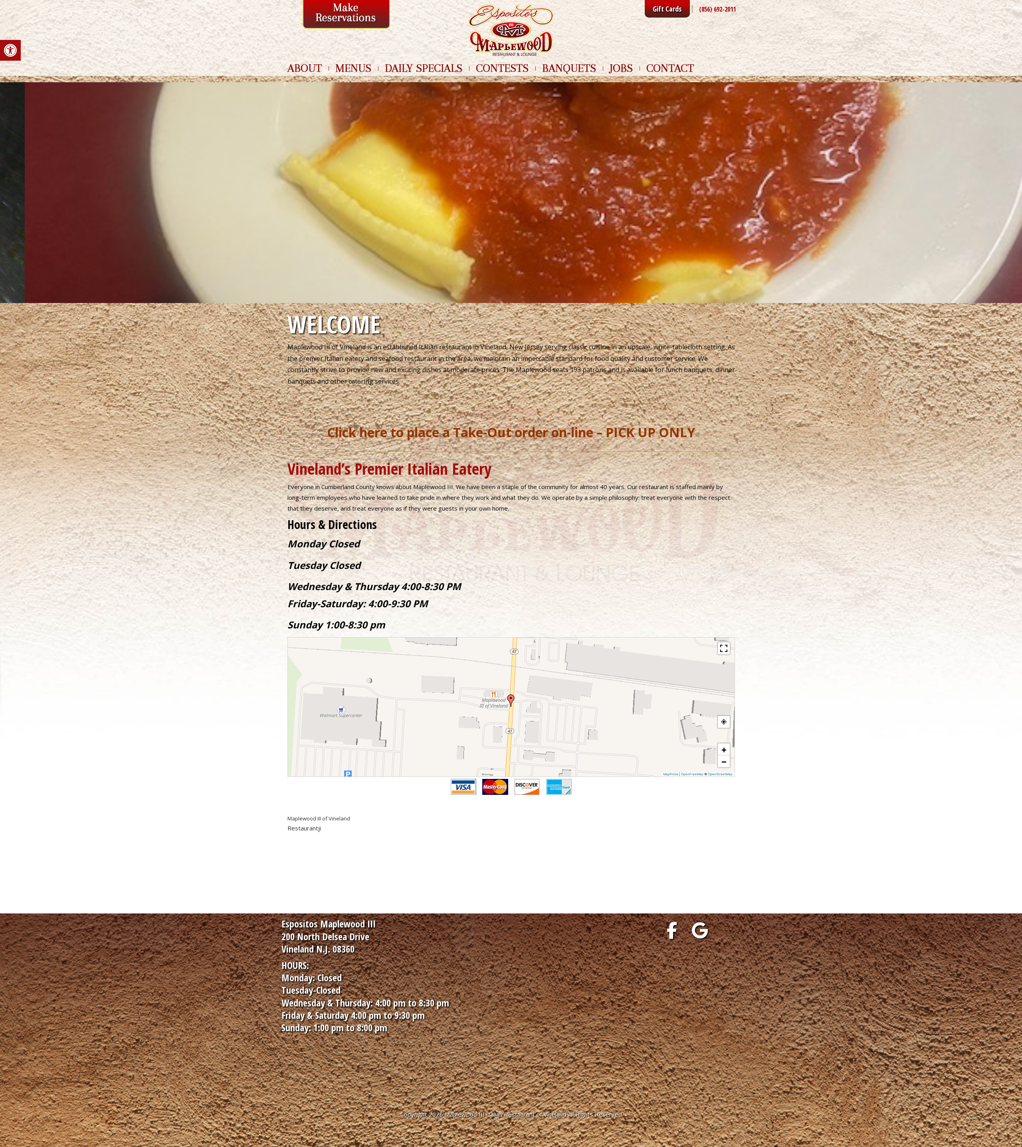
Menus (353, 68)
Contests (502, 68)
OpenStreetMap (720, 774)
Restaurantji (304, 828)
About (304, 68)
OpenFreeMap (692, 774)
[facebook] (672, 930)
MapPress (670, 774)
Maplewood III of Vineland (318, 818)
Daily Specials (423, 68)
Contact (670, 68)
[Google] (700, 930)
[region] (511, 192)
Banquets (569, 68)
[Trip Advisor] (728, 930)
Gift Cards (667, 9)
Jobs (621, 68)
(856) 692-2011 (717, 9)
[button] (10, 50)
